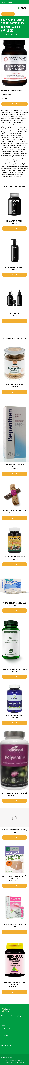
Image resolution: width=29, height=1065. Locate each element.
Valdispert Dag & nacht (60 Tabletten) (14, 830)
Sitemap (21, 1062)
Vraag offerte (7, 14)
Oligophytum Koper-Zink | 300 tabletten (14, 924)
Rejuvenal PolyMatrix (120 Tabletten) (14, 793)
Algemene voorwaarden (17, 1060)
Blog (5, 1038)
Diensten (6, 1032)
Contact (7, 1060)
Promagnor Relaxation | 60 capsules (14, 603)
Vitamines (6, 34)
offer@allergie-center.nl (7, 2)
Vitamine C (19, 90)
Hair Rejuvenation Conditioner (14, 267)
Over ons (6, 1035)
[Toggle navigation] (3, 8)
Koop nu (14, 104)
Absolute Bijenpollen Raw (14, 384)
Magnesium (14, 34)
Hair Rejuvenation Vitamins (14, 221)
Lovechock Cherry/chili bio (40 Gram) (14, 511)
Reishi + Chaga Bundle (14, 313)
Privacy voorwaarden (11, 1062)
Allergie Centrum (9, 1029)
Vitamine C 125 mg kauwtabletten (14, 557)
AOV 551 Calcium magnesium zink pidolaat (14, 669)
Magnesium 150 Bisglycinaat (14, 715)
